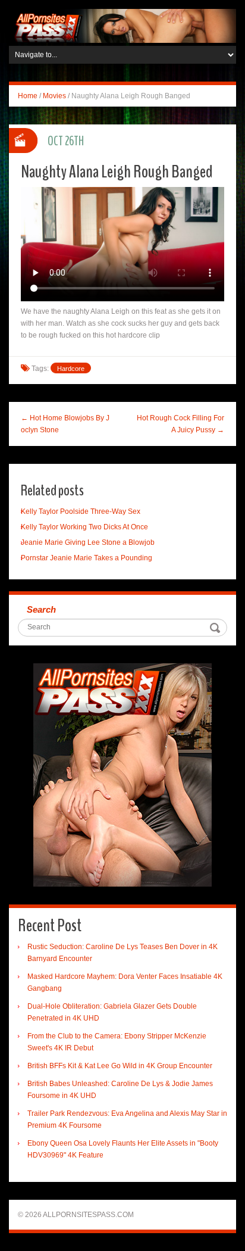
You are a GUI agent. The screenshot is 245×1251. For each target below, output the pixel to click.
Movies (54, 96)
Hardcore (70, 368)
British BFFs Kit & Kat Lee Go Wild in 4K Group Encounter (119, 1066)
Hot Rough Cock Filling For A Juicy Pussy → (180, 424)
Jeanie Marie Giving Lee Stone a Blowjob (88, 542)
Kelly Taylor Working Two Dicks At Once (84, 527)
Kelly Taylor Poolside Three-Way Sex (80, 511)
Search (41, 609)
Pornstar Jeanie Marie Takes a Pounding (86, 558)
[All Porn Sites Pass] (122, 25)
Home (27, 96)
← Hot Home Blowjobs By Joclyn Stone (65, 424)
